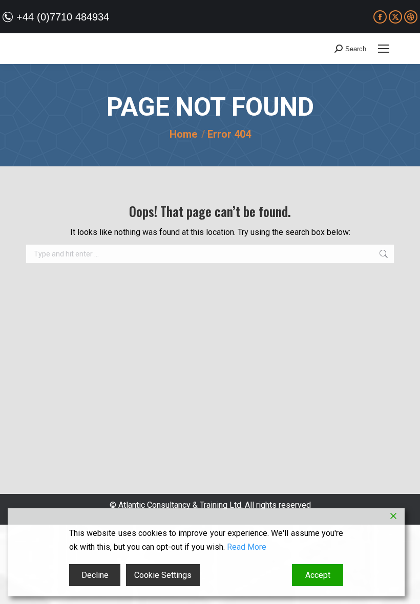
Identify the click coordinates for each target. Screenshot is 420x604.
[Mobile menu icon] (383, 48)
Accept (317, 575)
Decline (95, 575)
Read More (246, 547)
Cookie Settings (163, 575)
